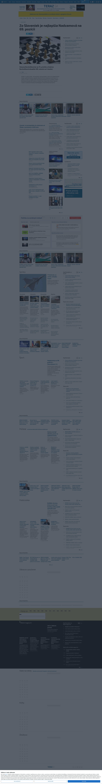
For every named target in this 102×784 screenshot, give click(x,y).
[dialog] (51, 777)
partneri (6, 774)
